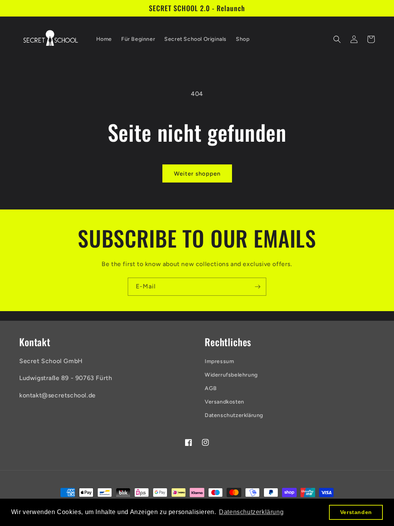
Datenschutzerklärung (234, 415)
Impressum (219, 361)
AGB (211, 388)
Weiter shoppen (197, 173)
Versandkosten (224, 402)
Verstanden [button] (356, 512)
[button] (337, 39)
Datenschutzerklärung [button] (251, 512)
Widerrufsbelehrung (231, 375)
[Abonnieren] (257, 287)
